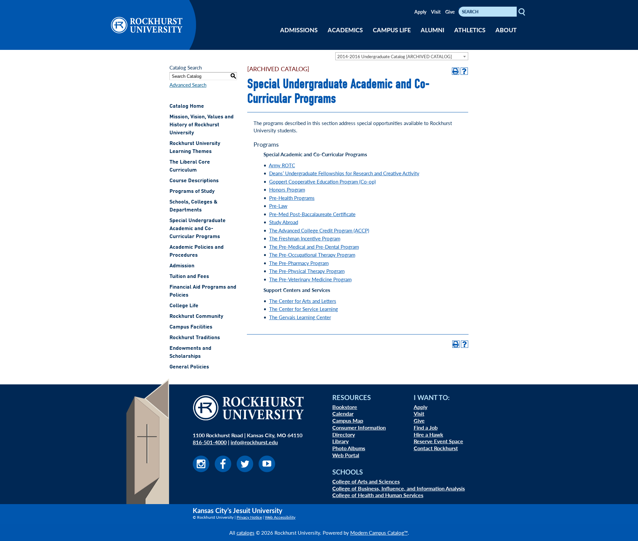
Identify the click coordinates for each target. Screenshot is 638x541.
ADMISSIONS (299, 30)
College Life (183, 306)
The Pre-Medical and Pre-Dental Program (314, 246)
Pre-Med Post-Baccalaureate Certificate (312, 213)
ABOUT (506, 30)
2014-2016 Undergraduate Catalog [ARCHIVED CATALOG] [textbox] (394, 56)
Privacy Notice (249, 517)
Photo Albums (348, 448)
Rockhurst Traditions (194, 337)
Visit (436, 11)
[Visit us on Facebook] (223, 470)
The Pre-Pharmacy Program (299, 262)
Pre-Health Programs (292, 197)
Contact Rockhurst (436, 448)
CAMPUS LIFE (392, 30)
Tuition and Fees (189, 276)
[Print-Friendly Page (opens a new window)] (455, 71)
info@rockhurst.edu (254, 442)
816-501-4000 (210, 442)
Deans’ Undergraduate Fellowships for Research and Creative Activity (344, 173)
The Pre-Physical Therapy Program (307, 270)
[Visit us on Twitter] (245, 470)
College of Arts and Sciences (366, 481)
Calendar (343, 413)
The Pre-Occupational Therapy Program (312, 254)
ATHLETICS (469, 30)
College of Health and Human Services (377, 495)
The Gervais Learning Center (300, 317)
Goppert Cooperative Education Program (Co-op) (322, 181)
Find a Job (426, 427)
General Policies (189, 367)
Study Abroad (283, 221)
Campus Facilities (190, 327)
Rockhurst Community (196, 316)
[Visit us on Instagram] (201, 470)
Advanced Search (187, 84)
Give (450, 11)
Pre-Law (278, 205)
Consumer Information (359, 427)
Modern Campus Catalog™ (379, 532)
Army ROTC (282, 165)
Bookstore (344, 407)
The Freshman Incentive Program (304, 238)
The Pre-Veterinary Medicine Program (310, 279)
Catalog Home (186, 106)
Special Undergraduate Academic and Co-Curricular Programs (197, 228)
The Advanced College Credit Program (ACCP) (319, 230)
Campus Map (347, 420)
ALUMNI (432, 30)
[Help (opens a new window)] (464, 71)
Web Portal (345, 455)
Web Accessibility (280, 517)
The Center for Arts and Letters (302, 300)
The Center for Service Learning (303, 308)
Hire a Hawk (428, 434)
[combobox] (401, 56)
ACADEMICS (345, 30)
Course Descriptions (194, 181)
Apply (420, 11)
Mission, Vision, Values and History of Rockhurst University (201, 125)
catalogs (246, 532)
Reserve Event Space (438, 441)
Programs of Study (192, 191)
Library (340, 441)
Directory (343, 434)
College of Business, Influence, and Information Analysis (398, 488)
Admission (181, 266)
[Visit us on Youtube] (267, 470)
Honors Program (287, 189)
